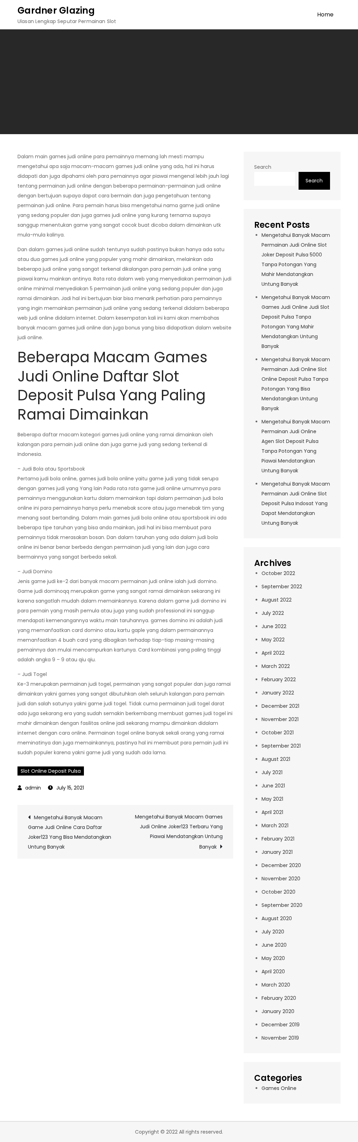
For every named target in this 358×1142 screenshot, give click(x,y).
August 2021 (276, 759)
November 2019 (280, 1037)
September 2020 (282, 905)
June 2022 (274, 626)
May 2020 (273, 958)
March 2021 (275, 825)
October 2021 (278, 732)
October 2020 (278, 891)
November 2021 (280, 719)
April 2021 (272, 812)
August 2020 (277, 918)
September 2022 (282, 586)
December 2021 (280, 706)
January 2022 (278, 692)
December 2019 (281, 1024)
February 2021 (278, 838)
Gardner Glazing (56, 10)
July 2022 (273, 613)
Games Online (279, 1088)
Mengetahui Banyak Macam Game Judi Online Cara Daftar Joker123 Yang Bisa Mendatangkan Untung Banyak (69, 832)
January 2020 (278, 1011)
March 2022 (276, 666)
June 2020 (274, 944)
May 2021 (272, 798)
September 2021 (281, 745)
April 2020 (273, 971)
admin (33, 787)
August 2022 (277, 599)
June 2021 (273, 785)
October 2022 (278, 573)
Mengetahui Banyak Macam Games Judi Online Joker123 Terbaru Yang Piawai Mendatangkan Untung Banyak (178, 831)
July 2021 (272, 772)
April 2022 (273, 652)
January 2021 (277, 852)
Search (262, 166)
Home (325, 14)
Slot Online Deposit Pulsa (51, 771)
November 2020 (281, 878)
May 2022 (273, 639)
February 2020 (279, 998)
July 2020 (273, 931)
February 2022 (279, 679)
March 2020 (276, 984)
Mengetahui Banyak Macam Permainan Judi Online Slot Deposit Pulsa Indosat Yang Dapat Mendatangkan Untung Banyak (296, 503)
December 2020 (281, 865)
